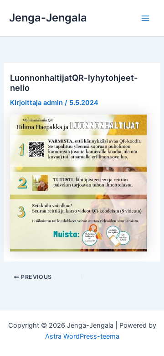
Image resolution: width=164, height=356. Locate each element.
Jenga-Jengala (48, 17)
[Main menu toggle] (145, 18)
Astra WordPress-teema (82, 336)
